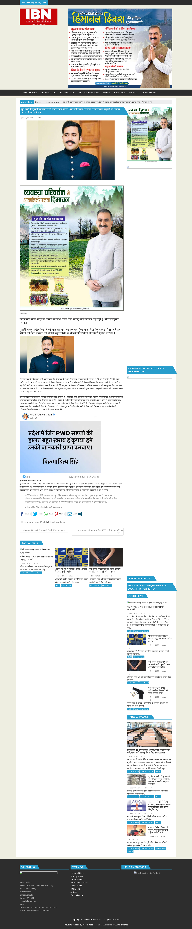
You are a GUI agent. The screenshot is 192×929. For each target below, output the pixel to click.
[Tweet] (37, 514)
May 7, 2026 (26, 563)
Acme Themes (121, 924)
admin (40, 118)
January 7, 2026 (134, 788)
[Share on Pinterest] (59, 514)
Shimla (62, 522)
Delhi (57, 585)
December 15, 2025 (157, 836)
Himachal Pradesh (40, 522)
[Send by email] (72, 514)
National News (53, 522)
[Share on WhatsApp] (48, 514)
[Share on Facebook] (24, 514)
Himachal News (27, 522)
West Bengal (37, 573)
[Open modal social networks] (80, 514)
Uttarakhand (106, 585)
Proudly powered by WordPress (78, 924)
